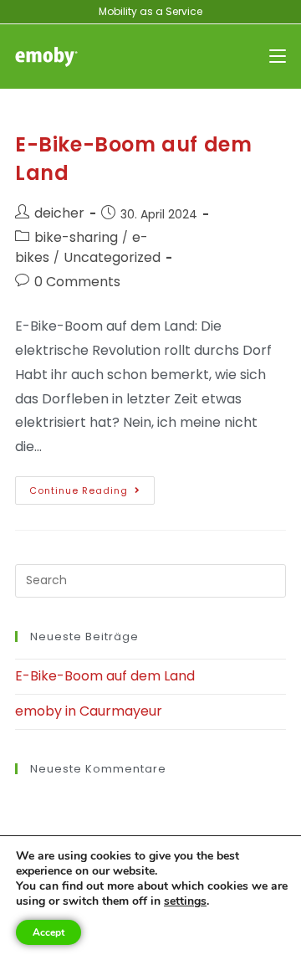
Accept (48, 932)
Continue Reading (92, 486)
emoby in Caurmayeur (88, 711)
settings (185, 901)
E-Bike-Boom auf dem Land (105, 675)
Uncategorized (112, 257)
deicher (59, 213)
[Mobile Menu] (277, 56)
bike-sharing (76, 237)
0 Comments (77, 281)
